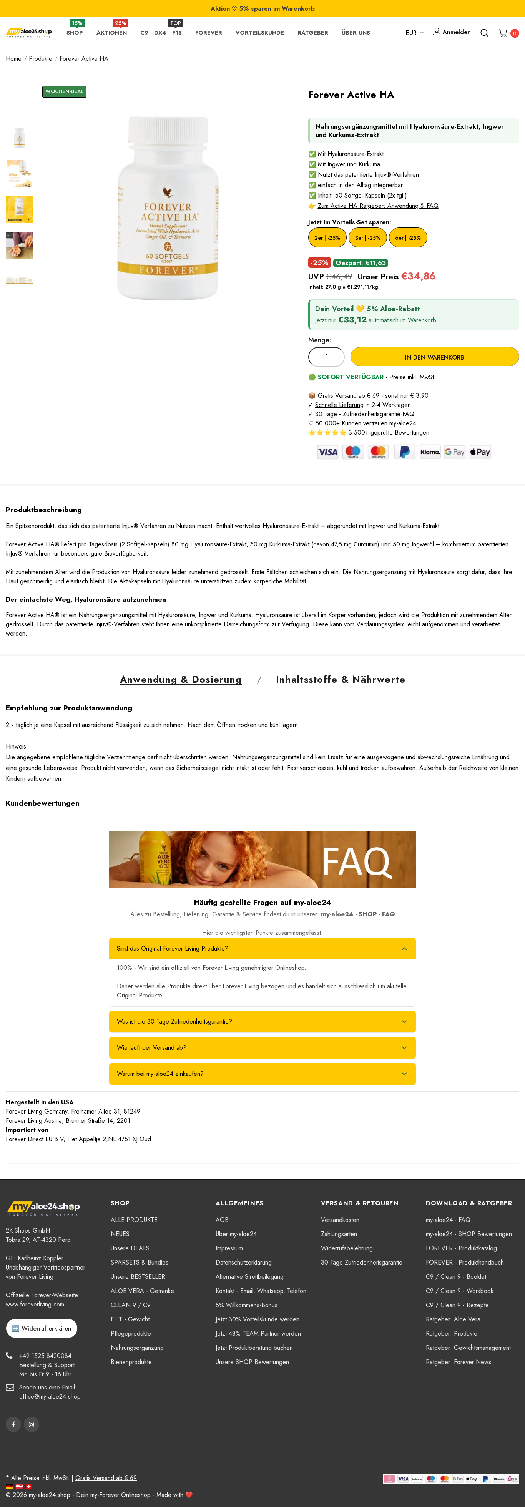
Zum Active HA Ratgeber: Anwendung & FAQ (378, 205)
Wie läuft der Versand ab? (151, 1047)
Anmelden (456, 32)
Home (14, 58)
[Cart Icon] (503, 32)
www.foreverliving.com (35, 1304)
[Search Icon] (484, 33)
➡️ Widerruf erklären (41, 1328)
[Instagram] (31, 1424)
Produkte (40, 58)
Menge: (320, 340)
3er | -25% (367, 238)
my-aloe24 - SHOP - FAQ (358, 914)
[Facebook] (13, 1424)
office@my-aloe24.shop (50, 1396)
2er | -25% (327, 238)
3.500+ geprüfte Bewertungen (389, 432)
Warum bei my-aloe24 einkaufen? (160, 1073)
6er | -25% (408, 238)
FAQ (408, 414)
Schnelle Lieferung (339, 404)
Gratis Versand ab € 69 (106, 1478)
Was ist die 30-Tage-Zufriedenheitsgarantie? (174, 1021)
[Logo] (29, 32)
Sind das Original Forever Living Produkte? (172, 948)
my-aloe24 (402, 423)
